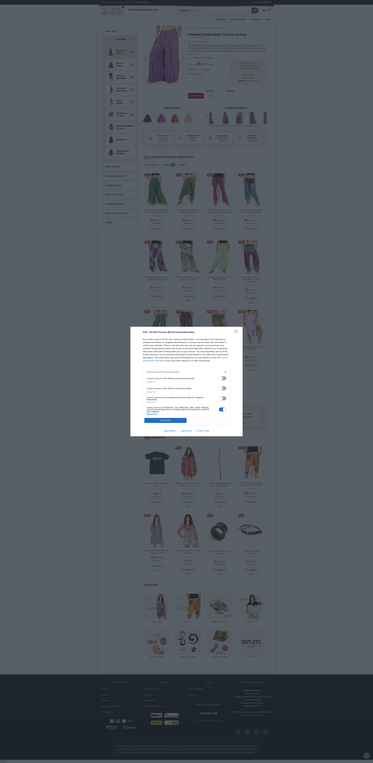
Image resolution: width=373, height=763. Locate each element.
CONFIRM (165, 420)
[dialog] (186, 381)
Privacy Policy (203, 431)
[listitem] (186, 371)
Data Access (186, 431)
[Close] (237, 332)
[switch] (222, 378)
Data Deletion (170, 431)
